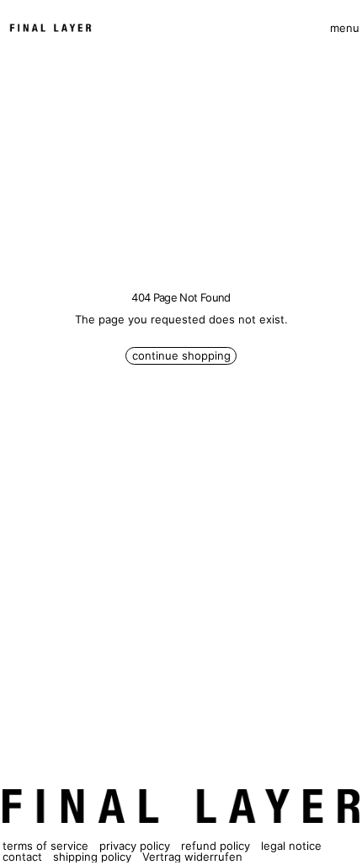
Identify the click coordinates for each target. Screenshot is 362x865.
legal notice (291, 845)
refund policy (215, 845)
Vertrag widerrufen (192, 856)
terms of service (45, 845)
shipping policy (92, 856)
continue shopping (181, 355)
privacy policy (134, 845)
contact (22, 856)
